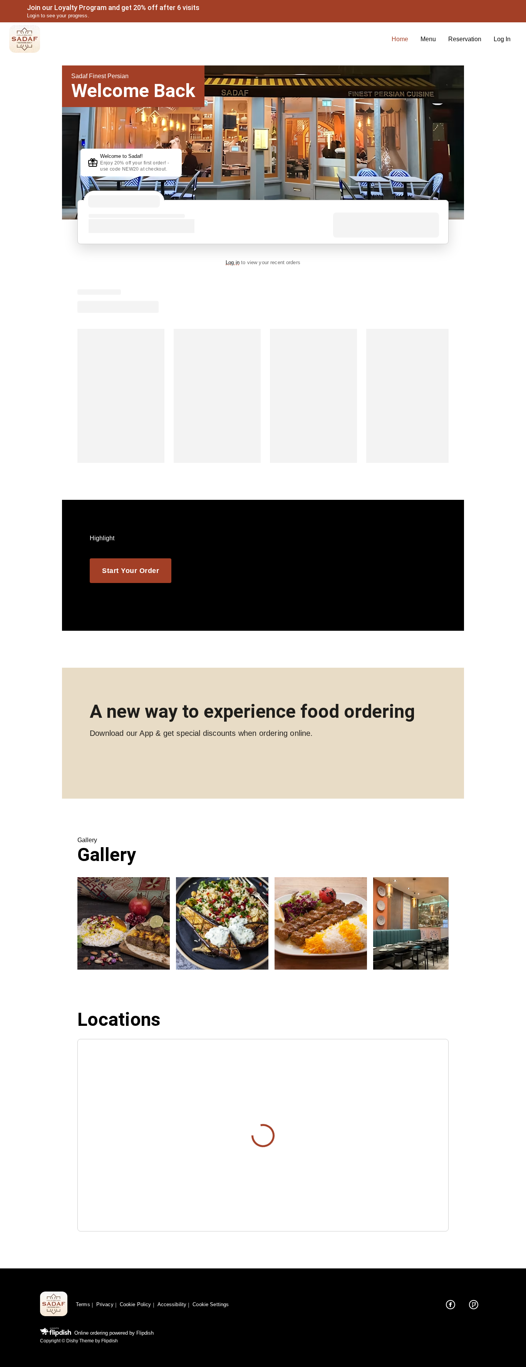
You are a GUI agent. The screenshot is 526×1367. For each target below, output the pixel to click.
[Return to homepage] (53, 1304)
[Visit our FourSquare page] (473, 1304)
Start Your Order (130, 571)
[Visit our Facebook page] (450, 1304)
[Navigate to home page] (197, 39)
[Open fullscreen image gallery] (123, 923)
